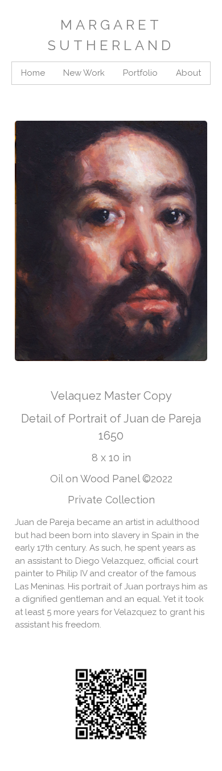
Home (33, 73)
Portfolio (140, 73)
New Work (84, 73)
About (188, 73)
